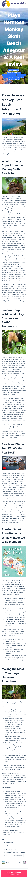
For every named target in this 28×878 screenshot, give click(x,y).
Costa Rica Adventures (14, 72)
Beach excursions (14, 70)
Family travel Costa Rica (9, 74)
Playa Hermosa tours (9, 77)
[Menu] (25, 4)
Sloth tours (20, 77)
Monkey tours (21, 74)
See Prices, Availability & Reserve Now (14, 874)
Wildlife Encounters (13, 79)
